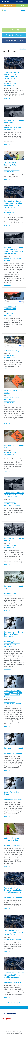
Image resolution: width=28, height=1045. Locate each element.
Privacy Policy (10, 1034)
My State (6, 2)
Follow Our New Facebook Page (10, 307)
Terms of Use (18, 1034)
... (21, 1003)
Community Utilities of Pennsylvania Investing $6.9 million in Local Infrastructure (13, 204)
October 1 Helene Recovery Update (10, 163)
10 (19, 1003)
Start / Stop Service (14, 35)
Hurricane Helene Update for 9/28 (14, 539)
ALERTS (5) (8, 5)
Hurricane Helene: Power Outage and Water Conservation (13, 634)
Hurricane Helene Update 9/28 (14, 587)
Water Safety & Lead (14, 40)
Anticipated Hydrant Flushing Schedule (11, 839)
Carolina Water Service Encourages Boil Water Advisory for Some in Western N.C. (13, 693)
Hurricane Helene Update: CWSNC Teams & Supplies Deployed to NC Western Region (14, 250)
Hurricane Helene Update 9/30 (14, 446)
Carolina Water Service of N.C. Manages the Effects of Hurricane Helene (14, 494)
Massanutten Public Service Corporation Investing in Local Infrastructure (11, 75)
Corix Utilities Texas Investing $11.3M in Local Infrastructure (13, 932)
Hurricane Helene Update (14, 748)
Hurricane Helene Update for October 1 (14, 121)
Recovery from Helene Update (13, 391)
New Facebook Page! (12, 350)
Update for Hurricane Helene (12, 793)
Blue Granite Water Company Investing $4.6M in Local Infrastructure (14, 890)
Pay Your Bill (14, 30)
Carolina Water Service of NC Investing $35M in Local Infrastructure (14, 975)
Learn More (7, 98)
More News (23, 49)
